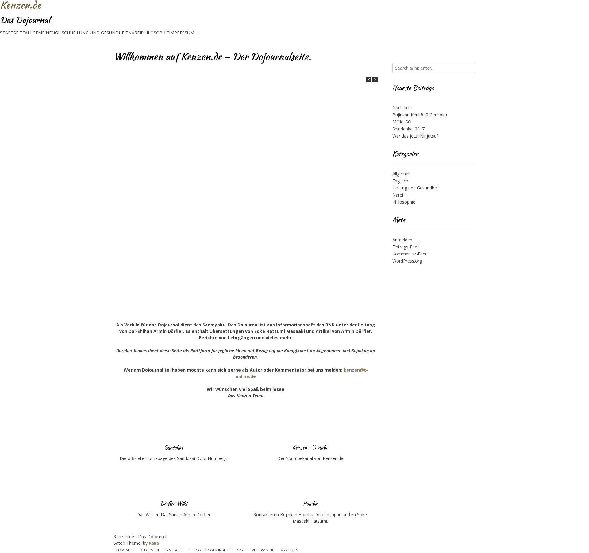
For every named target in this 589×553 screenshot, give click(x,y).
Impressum (181, 33)
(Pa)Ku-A (150, 305)
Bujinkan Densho (151, 247)
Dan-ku (230, 247)
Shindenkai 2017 (408, 129)
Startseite (12, 33)
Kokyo (230, 189)
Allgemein (37, 33)
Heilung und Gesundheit (99, 33)
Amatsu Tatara (151, 189)
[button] (375, 79)
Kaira (154, 543)
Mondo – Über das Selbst (310, 189)
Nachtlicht (402, 108)
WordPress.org (407, 261)
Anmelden (402, 240)
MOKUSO (401, 122)
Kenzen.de (20, 5)
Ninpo (310, 131)
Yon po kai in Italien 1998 (151, 131)
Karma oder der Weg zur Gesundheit (231, 131)
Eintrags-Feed (406, 247)
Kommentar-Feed (410, 254)
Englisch (59, 33)
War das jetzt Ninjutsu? (415, 136)
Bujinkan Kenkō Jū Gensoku (419, 115)
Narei (134, 33)
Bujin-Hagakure (310, 247)
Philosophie (155, 33)
